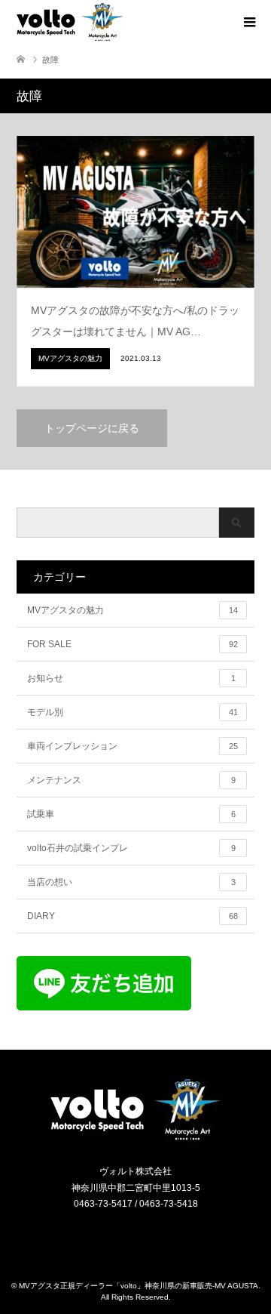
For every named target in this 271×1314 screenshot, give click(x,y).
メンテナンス (131, 780)
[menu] (248, 22)
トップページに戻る (91, 428)
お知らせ (131, 678)
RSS (145, 1236)
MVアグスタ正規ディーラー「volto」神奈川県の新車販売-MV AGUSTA (138, 1286)
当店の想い (131, 882)
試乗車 (131, 814)
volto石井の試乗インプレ (131, 848)
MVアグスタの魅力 (132, 610)
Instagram (126, 1236)
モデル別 (132, 712)
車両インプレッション (132, 746)
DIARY (132, 916)
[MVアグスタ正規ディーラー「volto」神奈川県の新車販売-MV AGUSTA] (135, 1139)
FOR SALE (132, 644)
